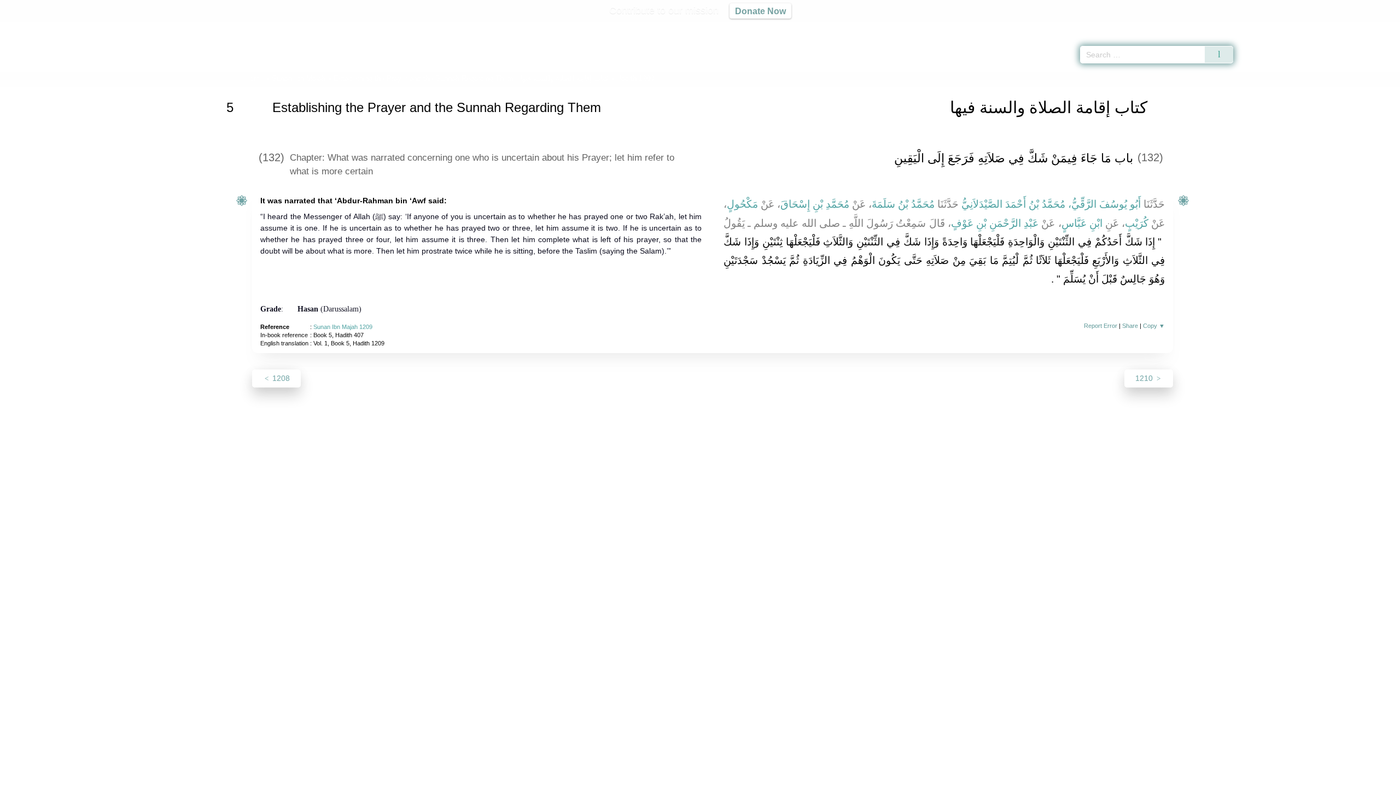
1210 (1145, 378)
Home (254, 78)
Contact (735, 777)
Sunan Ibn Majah (298, 78)
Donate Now (760, 11)
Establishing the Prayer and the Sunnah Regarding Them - (472, 78)
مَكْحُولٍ (742, 204)
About (584, 777)
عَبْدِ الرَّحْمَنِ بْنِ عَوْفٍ (995, 223)
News (614, 777)
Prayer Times (1335, 27)
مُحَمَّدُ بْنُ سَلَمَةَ (903, 204)
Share (1130, 325)
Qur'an (1264, 27)
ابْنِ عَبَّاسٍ (1081, 223)
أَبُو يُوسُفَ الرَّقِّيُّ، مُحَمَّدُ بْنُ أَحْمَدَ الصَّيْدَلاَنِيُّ (1051, 204)
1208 (280, 378)
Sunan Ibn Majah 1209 (342, 327)
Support (647, 777)
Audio (1373, 27)
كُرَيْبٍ (1136, 223)
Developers (691, 777)
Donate (771, 777)
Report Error (1100, 325)
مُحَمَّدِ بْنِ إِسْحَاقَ (814, 204)
